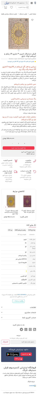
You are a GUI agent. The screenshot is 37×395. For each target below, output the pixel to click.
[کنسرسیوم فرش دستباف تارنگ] (35, 2)
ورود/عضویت (22, 7)
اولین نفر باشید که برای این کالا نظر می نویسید (21, 61)
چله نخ (31, 230)
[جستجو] (26, 3)
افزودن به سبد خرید (17, 148)
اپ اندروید (25, 354)
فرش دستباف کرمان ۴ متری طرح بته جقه (28, 211)
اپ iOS (17, 359)
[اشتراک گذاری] (21, 20)
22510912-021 (22, 295)
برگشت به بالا (19, 301)
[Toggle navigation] (32, 3)
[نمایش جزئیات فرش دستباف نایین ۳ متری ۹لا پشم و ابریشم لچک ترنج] (11, 201)
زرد (10, 230)
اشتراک (5, 342)
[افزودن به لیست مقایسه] (26, 20)
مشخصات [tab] (32, 234)
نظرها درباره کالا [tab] (22, 234)
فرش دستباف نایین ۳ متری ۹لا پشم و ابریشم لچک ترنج (11, 212)
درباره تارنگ (31, 382)
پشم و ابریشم (20, 230)
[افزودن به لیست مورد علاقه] (32, 20)
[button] (6, 207)
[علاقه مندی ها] (11, 7)
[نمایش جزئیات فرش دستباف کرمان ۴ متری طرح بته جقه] (27, 201)
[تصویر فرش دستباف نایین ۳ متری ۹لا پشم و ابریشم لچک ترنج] (18, 34)
